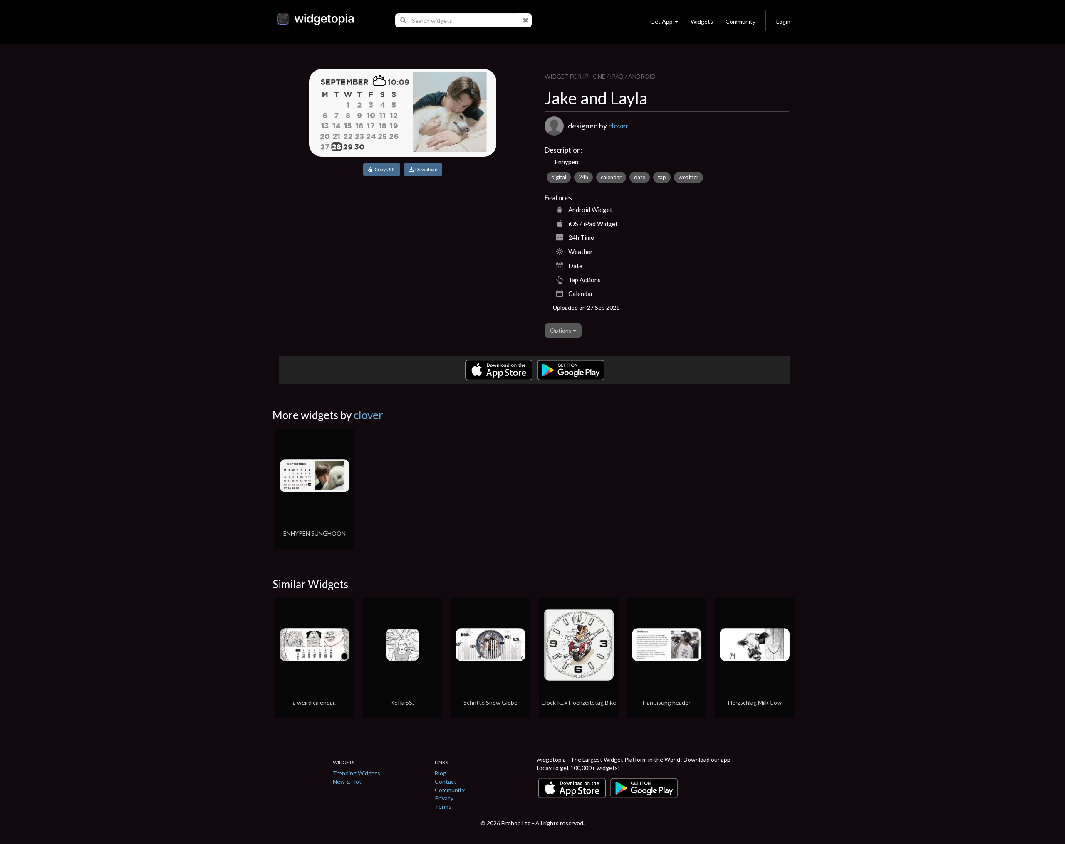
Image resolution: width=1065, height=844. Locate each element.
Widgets (702, 21)
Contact (445, 781)
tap (662, 177)
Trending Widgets (356, 773)
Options (561, 330)
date (639, 177)
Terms (443, 806)
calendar (611, 177)
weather (688, 177)
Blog (440, 773)
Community (740, 21)
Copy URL (384, 169)
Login (783, 21)
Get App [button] (661, 21)
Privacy (444, 798)
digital (558, 177)
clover (618, 125)
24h (583, 177)
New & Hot (347, 781)
